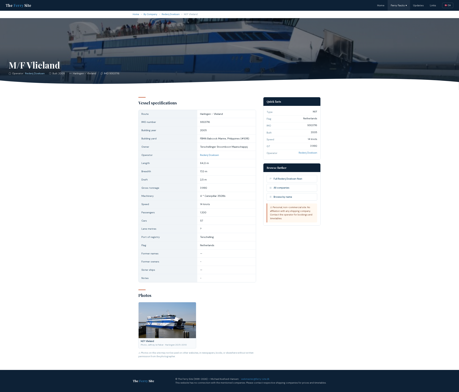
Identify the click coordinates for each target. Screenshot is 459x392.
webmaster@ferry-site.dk (255, 379)
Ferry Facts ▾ (399, 5)
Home (381, 5)
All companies (281, 187)
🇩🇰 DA (447, 5)
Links (433, 5)
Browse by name (283, 196)
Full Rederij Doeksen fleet (288, 178)
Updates (418, 5)
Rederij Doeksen (171, 14)
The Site (18, 5)
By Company (150, 14)
